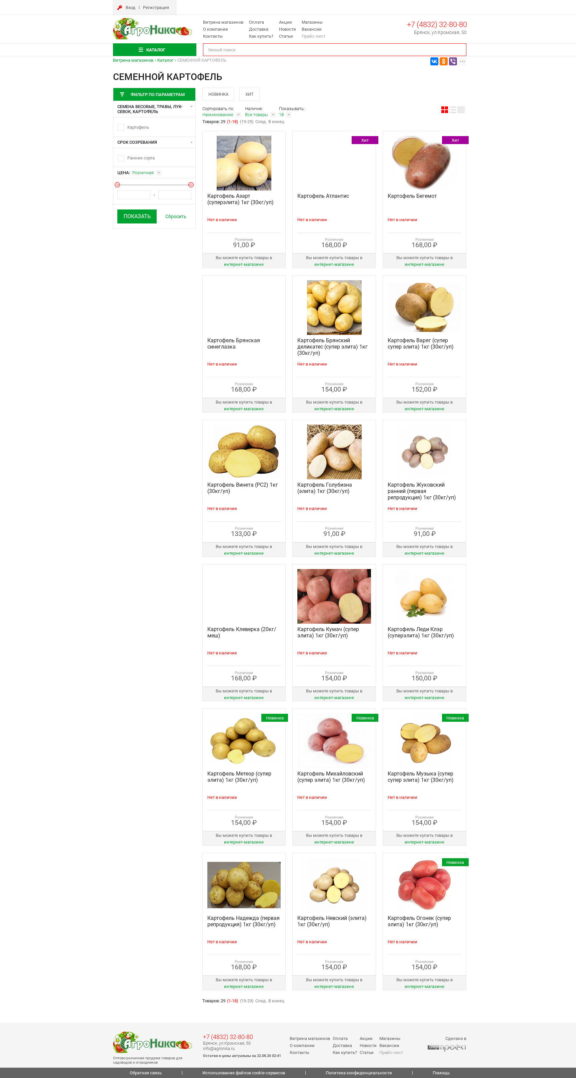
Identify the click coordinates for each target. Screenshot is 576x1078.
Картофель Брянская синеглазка (233, 343)
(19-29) (247, 121)
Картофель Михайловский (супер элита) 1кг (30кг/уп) (331, 776)
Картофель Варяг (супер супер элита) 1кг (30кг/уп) (421, 343)
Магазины (312, 22)
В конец (276, 121)
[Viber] (453, 61)
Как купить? (261, 36)
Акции (285, 22)
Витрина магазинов (223, 22)
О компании (215, 29)
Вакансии (312, 29)
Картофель (138, 127)
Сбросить (175, 216)
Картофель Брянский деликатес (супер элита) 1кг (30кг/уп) (332, 346)
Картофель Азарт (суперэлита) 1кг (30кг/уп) (240, 199)
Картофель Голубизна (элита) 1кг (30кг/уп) (324, 488)
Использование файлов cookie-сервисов (243, 1072)
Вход (130, 7)
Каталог (165, 60)
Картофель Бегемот (412, 196)
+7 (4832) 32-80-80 (437, 24)
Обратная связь (146, 1072)
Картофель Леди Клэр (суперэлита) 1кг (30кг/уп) (421, 632)
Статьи (286, 36)
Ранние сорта (141, 157)
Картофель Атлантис (323, 196)
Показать (137, 216)
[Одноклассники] (444, 61)
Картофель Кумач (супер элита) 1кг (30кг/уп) (328, 632)
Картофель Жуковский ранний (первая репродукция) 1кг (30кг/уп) (422, 491)
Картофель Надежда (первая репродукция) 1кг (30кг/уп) (243, 921)
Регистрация (156, 7)
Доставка (258, 29)
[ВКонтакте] (434, 61)
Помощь (441, 1072)
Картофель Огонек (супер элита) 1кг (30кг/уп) (419, 921)
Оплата (256, 22)
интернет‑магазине (244, 264)
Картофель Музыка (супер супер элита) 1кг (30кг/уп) (421, 776)
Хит (249, 94)
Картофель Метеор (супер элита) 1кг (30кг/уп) (239, 776)
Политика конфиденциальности (359, 1072)
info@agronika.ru (219, 1048)
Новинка (218, 94)
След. (261, 121)
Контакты (213, 36)
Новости (287, 29)
